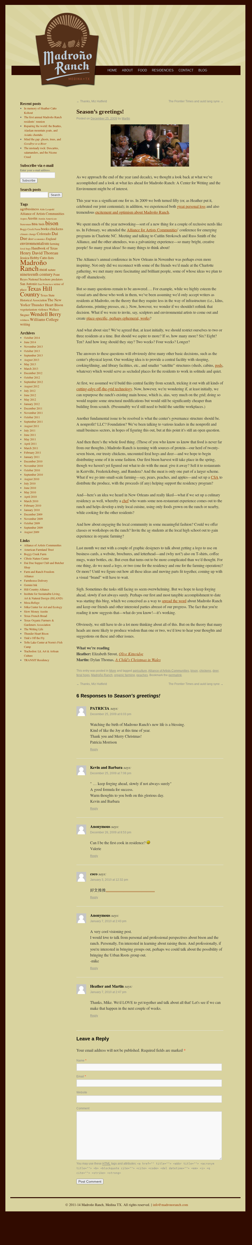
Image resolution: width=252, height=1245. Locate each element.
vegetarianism (28, 309)
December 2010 (33, 461)
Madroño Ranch (33, 265)
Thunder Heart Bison (47, 304)
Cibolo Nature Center (36, 558)
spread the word (174, 600)
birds (42, 224)
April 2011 (30, 444)
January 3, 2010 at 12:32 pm (109, 879)
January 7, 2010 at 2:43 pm (108, 921)
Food (142, 70)
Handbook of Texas (44, 248)
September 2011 (33, 421)
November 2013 (33, 346)
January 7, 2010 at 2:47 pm (108, 992)
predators (57, 279)
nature (52, 270)
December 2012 (33, 373)
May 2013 (30, 364)
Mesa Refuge (31, 602)
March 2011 (31, 448)
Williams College (44, 319)
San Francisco (45, 284)
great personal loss (191, 206)
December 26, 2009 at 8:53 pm (110, 832)
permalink (175, 675)
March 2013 (31, 368)
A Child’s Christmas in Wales (138, 659)
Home (112, 70)
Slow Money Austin (36, 611)
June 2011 (30, 435)
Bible (35, 224)
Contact (186, 70)
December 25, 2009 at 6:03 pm (110, 714)
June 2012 (30, 395)
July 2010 (30, 483)
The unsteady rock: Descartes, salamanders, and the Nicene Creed (41, 152)
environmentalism (34, 243)
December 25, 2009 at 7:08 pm (110, 773)
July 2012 (30, 391)
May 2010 (30, 492)
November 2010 (33, 466)
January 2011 (32, 457)
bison (51, 223)
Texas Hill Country (36, 291)
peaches (142, 675)
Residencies (163, 70)
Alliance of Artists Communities (42, 213)
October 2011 (32, 417)
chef (125, 500)
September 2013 (33, 355)
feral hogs (25, 248)
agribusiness (29, 208)
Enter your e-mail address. (35, 170)
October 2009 (32, 523)
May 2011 (30, 439)
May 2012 (30, 399)
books (45, 228)
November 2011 (33, 413)
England (51, 239)
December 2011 (33, 408)
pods (218, 365)
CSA (214, 477)
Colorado (44, 233)
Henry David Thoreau (39, 253)
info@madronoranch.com (170, 1204)
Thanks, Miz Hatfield (91, 101)
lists (51, 257)
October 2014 (32, 338)
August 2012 (31, 386)
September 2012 (33, 382)
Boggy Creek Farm (30, 229)
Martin (126, 118)
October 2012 (32, 377)
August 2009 (31, 532)
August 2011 (31, 426)
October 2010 (32, 470)
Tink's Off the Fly (34, 638)
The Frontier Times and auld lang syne (195, 101)
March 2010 (31, 501)
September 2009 (33, 527)
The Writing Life (33, 629)
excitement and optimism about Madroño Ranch (132, 212)
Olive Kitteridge (131, 653)
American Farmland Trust (39, 549)
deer (31, 239)
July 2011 (30, 430)
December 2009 (33, 514)
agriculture (140, 670)
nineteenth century (36, 274)
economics (39, 239)
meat (43, 269)
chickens (56, 228)
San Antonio (28, 283)
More (112, 670)
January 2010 (32, 510)
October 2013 (32, 351)
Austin (32, 218)
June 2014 (30, 342)
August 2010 (31, 479)
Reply (94, 749)
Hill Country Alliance (36, 589)
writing (25, 324)
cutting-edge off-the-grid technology (104, 388)
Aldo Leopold (47, 209)
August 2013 (31, 360)
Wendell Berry (45, 313)
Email (81, 1076)
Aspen (23, 218)
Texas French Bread (35, 616)
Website (81, 1092)
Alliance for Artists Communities (152, 229)
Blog (202, 70)
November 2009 (33, 519)
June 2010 (30, 488)
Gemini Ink (30, 585)
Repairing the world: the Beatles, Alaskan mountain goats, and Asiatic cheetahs (43, 130)
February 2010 (32, 505)
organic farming (124, 675)
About (127, 70)
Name (81, 1060)
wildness (24, 320)
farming (54, 244)
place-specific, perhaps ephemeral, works (118, 318)
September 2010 (33, 474)
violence (43, 309)
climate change (28, 234)
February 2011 (32, 452)
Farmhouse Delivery (36, 580)
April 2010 (30, 496)
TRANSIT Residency (36, 660)
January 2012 (32, 404)
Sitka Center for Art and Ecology (43, 607)
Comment (82, 1108)
